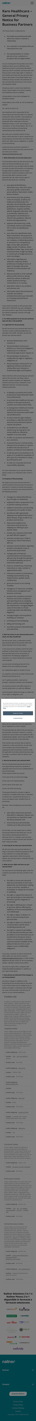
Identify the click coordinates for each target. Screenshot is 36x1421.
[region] (18, 710)
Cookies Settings (17, 718)
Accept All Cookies (18, 713)
